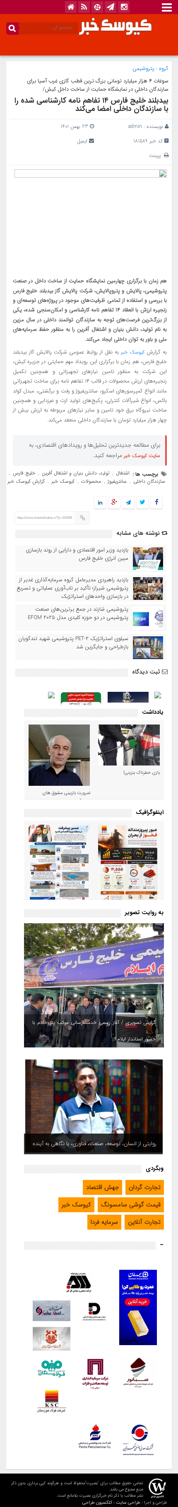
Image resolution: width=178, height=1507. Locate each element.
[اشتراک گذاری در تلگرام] (128, 503)
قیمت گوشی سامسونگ (131, 1205)
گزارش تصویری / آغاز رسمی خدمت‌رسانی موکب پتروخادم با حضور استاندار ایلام (94, 1030)
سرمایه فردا (104, 1222)
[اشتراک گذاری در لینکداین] (100, 503)
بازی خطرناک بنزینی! (141, 772)
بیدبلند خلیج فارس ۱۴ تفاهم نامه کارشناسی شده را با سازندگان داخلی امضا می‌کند (91, 105)
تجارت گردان (145, 1187)
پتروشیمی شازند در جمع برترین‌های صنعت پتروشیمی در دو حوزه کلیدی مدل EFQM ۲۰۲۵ (78, 613)
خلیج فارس (24, 473)
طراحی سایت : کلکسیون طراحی (111, 1502)
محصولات (91, 481)
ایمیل (82, 141)
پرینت (156, 155)
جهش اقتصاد (102, 1187)
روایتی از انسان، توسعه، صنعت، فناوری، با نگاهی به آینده (94, 1143)
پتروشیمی (143, 68)
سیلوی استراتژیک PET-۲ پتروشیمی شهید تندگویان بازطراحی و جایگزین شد (73, 643)
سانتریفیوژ (117, 481)
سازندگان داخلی (149, 481)
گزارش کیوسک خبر (26, 481)
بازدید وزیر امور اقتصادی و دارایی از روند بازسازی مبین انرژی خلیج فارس (77, 554)
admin (135, 126)
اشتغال (123, 473)
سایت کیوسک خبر (142, 456)
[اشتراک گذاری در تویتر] (142, 503)
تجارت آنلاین (144, 1222)
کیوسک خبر (132, 352)
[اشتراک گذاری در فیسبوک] (156, 503)
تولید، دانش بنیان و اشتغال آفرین (75, 473)
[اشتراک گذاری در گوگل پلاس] (114, 503)
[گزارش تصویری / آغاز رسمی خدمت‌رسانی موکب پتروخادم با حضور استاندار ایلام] (94, 985)
